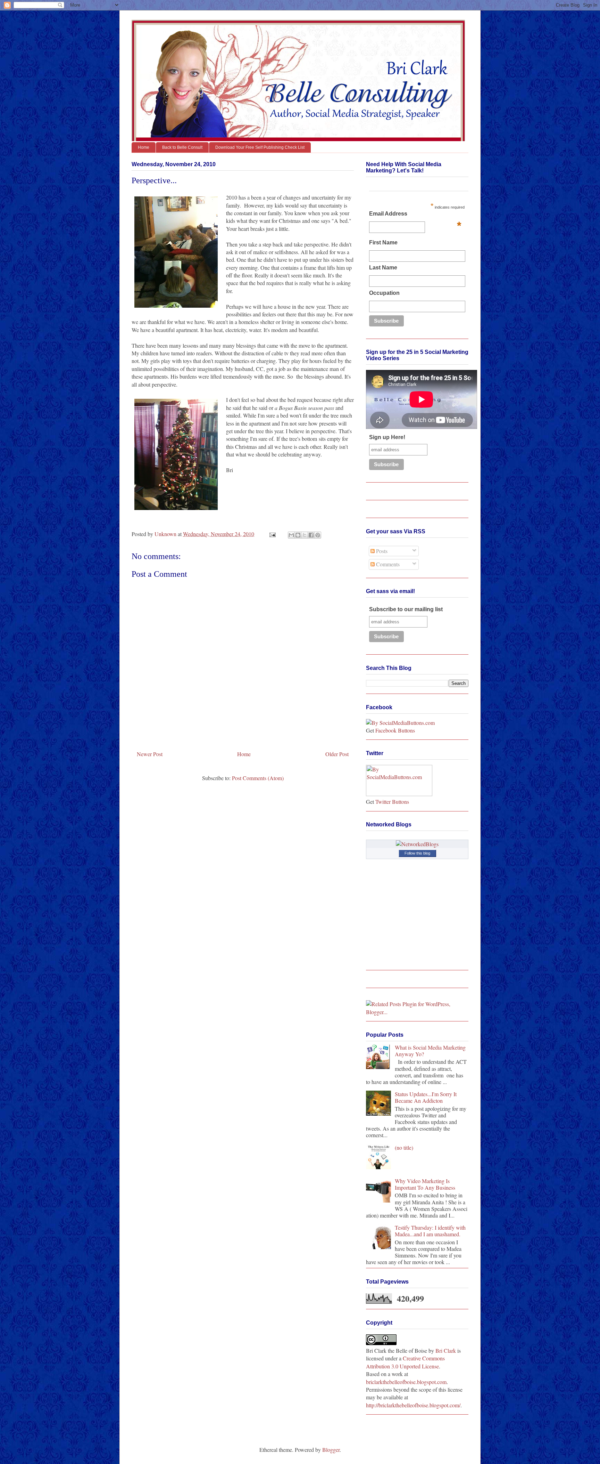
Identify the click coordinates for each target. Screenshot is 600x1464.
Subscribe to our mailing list (406, 609)
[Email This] (291, 535)
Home (143, 147)
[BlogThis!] (297, 535)
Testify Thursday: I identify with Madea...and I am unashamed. (430, 1231)
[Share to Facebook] (311, 535)
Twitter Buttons (392, 801)
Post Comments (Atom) (258, 778)
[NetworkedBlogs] (417, 844)
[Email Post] (272, 533)
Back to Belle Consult (182, 147)
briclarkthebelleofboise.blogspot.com (406, 1381)
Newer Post (149, 754)
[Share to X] (304, 535)
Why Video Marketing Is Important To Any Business (425, 1184)
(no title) (404, 1147)
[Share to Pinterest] (317, 535)
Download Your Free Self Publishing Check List (260, 147)
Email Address (415, 215)
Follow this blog (417, 853)
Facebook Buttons (395, 730)
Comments (387, 564)
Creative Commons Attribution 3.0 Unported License (405, 1361)
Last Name (383, 267)
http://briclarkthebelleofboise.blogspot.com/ (413, 1405)
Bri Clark (445, 1350)
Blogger (331, 1449)
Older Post (337, 754)
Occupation (384, 293)
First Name (383, 242)
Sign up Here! (387, 437)
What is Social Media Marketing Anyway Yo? (430, 1051)
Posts (381, 551)
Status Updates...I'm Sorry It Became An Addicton (426, 1097)
